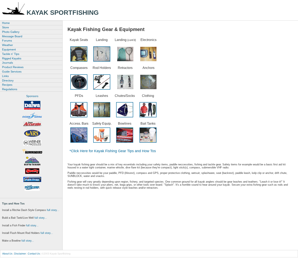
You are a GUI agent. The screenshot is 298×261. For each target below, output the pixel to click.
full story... (53, 210)
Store (5, 27)
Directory (8, 80)
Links (5, 76)
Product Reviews (13, 67)
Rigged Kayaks (11, 58)
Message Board (12, 36)
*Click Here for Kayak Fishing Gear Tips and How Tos (113, 151)
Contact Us (34, 253)
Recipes (7, 84)
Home (6, 23)
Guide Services (11, 71)
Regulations (9, 89)
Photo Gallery (10, 31)
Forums (7, 40)
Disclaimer (20, 253)
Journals (7, 62)
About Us (7, 253)
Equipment (9, 49)
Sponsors (32, 96)
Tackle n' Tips (10, 54)
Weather (7, 45)
